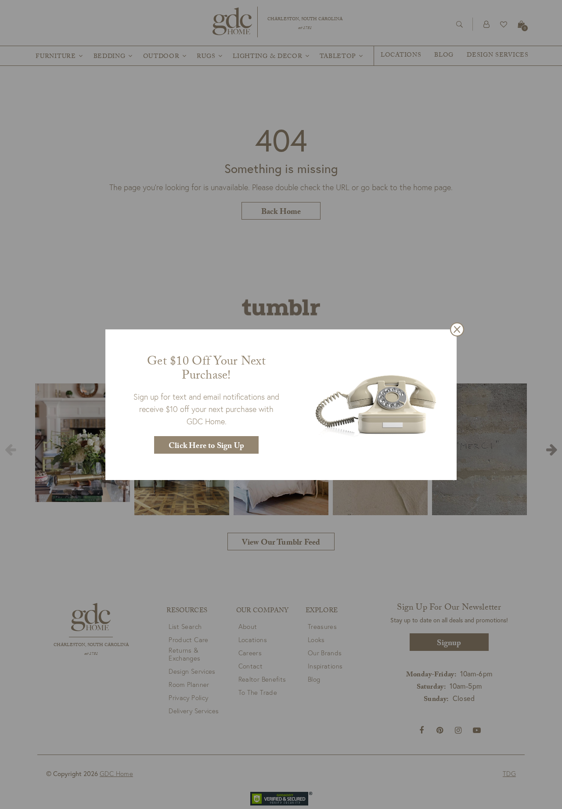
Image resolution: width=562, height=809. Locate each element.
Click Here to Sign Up (206, 447)
